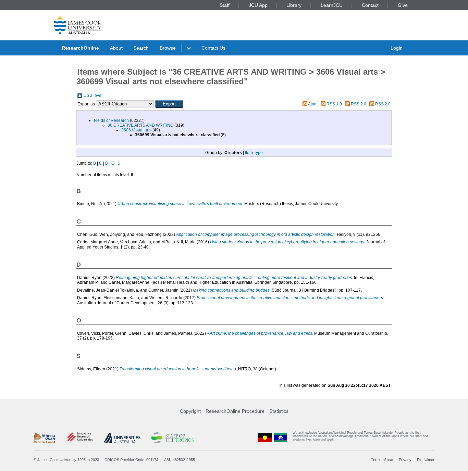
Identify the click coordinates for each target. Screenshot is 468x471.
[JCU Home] (77, 23)
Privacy (405, 460)
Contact (370, 5)
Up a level (93, 95)
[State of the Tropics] (172, 437)
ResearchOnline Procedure (235, 411)
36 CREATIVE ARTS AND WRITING (140, 125)
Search (141, 48)
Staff (225, 5)
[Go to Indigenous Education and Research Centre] (265, 437)
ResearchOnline (80, 48)
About (116, 48)
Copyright (190, 411)
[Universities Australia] (122, 437)
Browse (168, 48)
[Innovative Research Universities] (79, 437)
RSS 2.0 (358, 104)
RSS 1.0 (334, 104)
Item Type (254, 152)
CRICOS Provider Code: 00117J (131, 460)
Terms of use (382, 460)
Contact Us (213, 48)
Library (293, 5)
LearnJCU (332, 5)
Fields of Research (111, 120)
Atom (313, 104)
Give (403, 5)
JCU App (258, 5)
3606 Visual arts (136, 130)
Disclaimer (425, 460)
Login (397, 48)
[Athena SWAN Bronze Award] (44, 437)
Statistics (278, 411)
